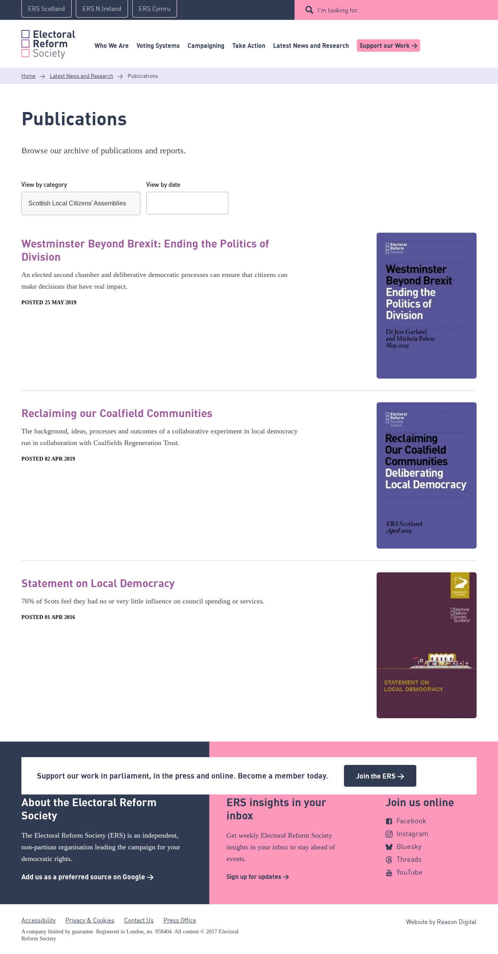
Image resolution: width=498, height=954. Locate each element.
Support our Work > (388, 45)
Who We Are (112, 45)
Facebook (411, 820)
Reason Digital (457, 922)
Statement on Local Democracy (98, 582)
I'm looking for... (339, 10)
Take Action (248, 45)
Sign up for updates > (257, 876)
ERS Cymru (154, 8)
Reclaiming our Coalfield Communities (116, 412)
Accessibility (38, 920)
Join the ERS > (380, 776)
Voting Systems (158, 45)
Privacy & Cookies (89, 920)
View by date (163, 184)
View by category (44, 184)
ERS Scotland (46, 8)
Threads (409, 859)
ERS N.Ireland (101, 8)
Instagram (412, 833)
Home (28, 75)
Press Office (179, 920)
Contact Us (139, 920)
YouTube (409, 872)
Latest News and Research (311, 45)
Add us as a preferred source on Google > (87, 876)
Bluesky (408, 846)
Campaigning (206, 45)
